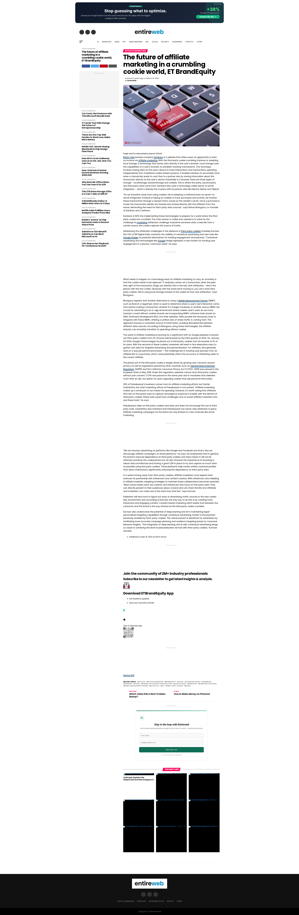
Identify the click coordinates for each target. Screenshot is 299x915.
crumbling (206, 682)
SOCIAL (155, 42)
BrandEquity (170, 682)
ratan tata (154, 686)
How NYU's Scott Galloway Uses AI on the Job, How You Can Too (96, 160)
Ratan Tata (129, 157)
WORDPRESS (177, 42)
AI (98, 42)
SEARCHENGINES (135, 42)
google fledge (180, 684)
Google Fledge (130, 237)
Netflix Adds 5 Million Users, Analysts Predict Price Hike (96, 211)
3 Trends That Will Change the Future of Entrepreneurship (96, 125)
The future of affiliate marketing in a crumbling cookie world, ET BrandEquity (97, 56)
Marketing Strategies (208, 684)
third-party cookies (191, 231)
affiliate (141, 682)
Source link (128, 675)
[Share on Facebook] (86, 66)
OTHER (199, 42)
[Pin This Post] (104, 66)
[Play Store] (124, 611)
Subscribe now (171, 750)
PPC (124, 42)
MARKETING (107, 42)
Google (161, 240)
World (187, 686)
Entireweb (131, 80)
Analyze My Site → (207, 17)
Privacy (170, 901)
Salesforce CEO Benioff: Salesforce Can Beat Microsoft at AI (94, 234)
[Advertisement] (99, 90)
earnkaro (128, 684)
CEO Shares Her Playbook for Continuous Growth (95, 244)
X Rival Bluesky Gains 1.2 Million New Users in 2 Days (96, 202)
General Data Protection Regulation (157, 684)
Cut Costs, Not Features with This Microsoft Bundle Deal (97, 114)
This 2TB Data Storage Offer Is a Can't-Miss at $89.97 (97, 192)
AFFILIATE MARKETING (89, 49)
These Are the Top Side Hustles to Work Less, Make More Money (96, 137)
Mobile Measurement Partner (193, 300)
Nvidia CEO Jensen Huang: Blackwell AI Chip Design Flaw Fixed (96, 149)
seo (162, 686)
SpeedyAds (141, 901)
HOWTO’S (189, 42)
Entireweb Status (156, 901)
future (137, 684)
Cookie (180, 682)
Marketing (192, 684)
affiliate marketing (147, 160)
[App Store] (124, 620)
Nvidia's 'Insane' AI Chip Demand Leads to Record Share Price (95, 222)
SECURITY (165, 42)
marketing (142, 222)
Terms (179, 901)
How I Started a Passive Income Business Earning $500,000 (95, 172)
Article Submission (125, 901)
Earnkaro (158, 157)
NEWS (117, 42)
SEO (147, 42)
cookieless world (192, 682)
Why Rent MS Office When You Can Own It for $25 (95, 183)
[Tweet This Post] (95, 66)
